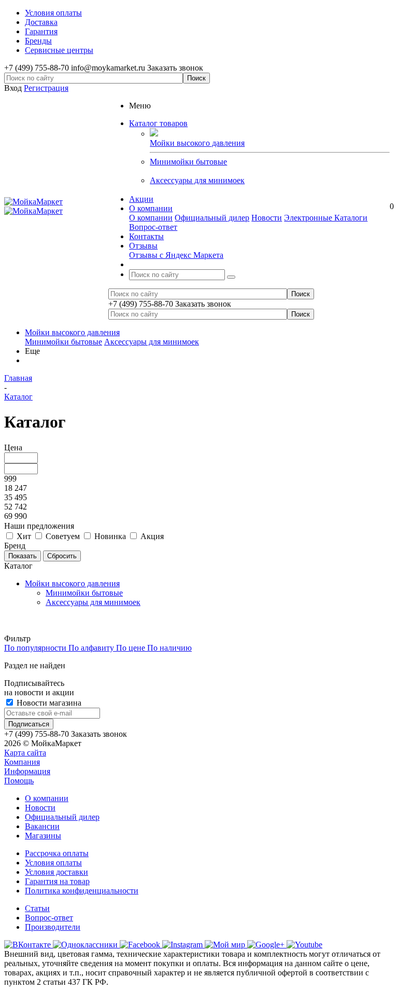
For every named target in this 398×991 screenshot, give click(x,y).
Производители (52, 927)
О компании (151, 217)
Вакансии (42, 826)
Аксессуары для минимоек (197, 180)
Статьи (37, 908)
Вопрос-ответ (153, 227)
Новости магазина (48, 702)
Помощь (19, 780)
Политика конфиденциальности (81, 890)
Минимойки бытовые (188, 161)
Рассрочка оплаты (57, 853)
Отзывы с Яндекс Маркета (176, 255)
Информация (27, 771)
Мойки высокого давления (72, 332)
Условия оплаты (53, 862)
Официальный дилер (212, 217)
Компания (22, 762)
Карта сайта (25, 752)
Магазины (43, 835)
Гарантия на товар (57, 881)
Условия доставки (56, 872)
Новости (266, 217)
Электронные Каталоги (325, 217)
